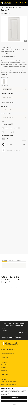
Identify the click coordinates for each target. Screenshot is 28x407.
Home (3, 7)
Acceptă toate (14, 397)
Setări (14, 404)
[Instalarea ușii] (3, 132)
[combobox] (14, 89)
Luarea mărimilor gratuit (11, 128)
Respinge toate (14, 401)
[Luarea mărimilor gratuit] (3, 128)
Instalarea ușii (8, 132)
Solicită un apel (23, 332)
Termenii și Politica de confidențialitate (11, 337)
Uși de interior (10, 7)
